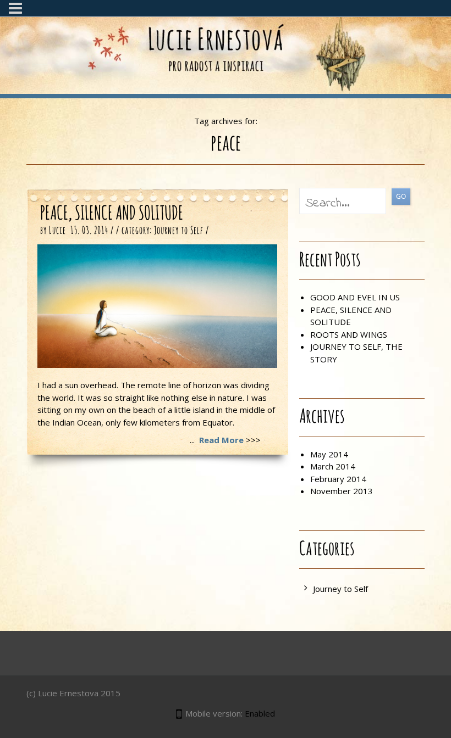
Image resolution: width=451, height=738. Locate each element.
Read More (221, 439)
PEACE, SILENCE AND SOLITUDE (111, 213)
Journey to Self (179, 231)
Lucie (57, 231)
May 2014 (329, 454)
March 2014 (332, 466)
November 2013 (341, 490)
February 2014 (338, 478)
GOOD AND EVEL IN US (355, 297)
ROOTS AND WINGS (348, 334)
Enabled (260, 713)
